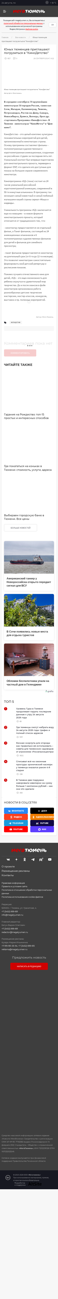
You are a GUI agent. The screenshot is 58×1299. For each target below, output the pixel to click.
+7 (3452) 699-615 (26, 946)
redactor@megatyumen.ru (15, 932)
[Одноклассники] (24, 859)
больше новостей (20, 527)
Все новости (20, 37)
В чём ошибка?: (15, 1201)
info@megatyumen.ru (12, 915)
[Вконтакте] (8, 859)
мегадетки (15, 322)
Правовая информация (13, 883)
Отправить (28, 1104)
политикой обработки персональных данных (23, 23)
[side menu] (4, 11)
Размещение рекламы (16, 870)
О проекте (8, 866)
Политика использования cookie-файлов (22, 897)
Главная (5, 37)
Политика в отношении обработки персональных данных (27, 892)
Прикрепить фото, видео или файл (29, 1051)
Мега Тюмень (47, 317)
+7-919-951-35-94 (9, 946)
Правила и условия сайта (14, 886)
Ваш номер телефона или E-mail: (29, 986)
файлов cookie (31, 29)
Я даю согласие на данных (31, 1072)
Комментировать (20, 352)
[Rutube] (41, 859)
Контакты (8, 875)
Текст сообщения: (29, 1001)
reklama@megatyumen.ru (14, 949)
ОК (52, 24)
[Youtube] (49, 859)
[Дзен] (16, 859)
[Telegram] (32, 859)
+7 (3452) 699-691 (10, 911)
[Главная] (29, 11)
